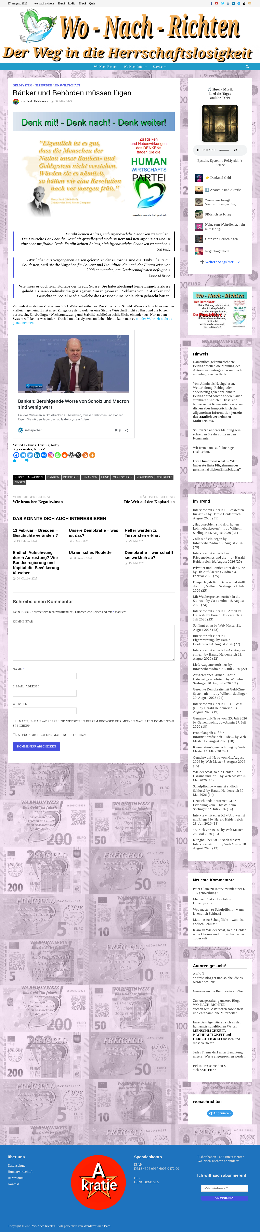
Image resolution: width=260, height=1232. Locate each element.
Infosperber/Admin (207, 543)
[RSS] (85, 455)
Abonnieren (222, 1113)
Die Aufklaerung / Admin (215, 572)
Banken (53, 477)
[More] (92, 455)
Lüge (105, 477)
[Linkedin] (37, 455)
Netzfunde (43, 85)
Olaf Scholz (122, 477)
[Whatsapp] (58, 455)
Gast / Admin (220, 601)
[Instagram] (228, 3)
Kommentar (24, 621)
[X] (78, 455)
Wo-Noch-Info (133, 66)
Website (20, 703)
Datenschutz (17, 1165)
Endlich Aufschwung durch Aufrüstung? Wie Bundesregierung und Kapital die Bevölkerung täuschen (36, 562)
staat (202, 417)
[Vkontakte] (44, 455)
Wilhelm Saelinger (219, 586)
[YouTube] (217, 3)
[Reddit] (65, 455)
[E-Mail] (249, 3)
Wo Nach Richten (43, 1226)
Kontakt (13, 1184)
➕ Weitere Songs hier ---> (220, 262)
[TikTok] (244, 3)
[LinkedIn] (233, 3)
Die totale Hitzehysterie (212, 901)
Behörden (71, 477)
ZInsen (19, 482)
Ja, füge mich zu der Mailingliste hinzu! (52, 735)
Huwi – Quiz (87, 3)
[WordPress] (71, 455)
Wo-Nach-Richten (105, 66)
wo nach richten (44, 3)
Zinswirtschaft (67, 85)
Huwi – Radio (66, 3)
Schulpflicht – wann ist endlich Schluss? (218, 911)
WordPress (91, 1226)
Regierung (144, 477)
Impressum (16, 1178)
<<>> (208, 1070)
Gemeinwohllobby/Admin (216, 722)
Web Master (227, 625)
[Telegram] (239, 3)
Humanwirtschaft (213, 461)
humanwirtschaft (205, 1026)
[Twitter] (223, 3)
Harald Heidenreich (37, 101)
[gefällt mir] (14, 460)
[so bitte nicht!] (26, 460)
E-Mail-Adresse (27, 686)
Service (157, 66)
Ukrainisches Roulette (90, 552)
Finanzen (90, 477)
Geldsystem (22, 85)
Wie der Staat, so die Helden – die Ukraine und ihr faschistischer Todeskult (219, 934)
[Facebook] (212, 3)
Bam (107, 1226)
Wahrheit (164, 477)
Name (19, 669)
